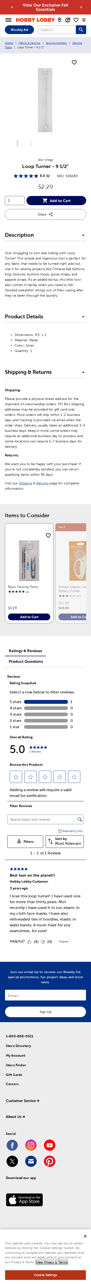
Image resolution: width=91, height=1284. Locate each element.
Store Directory (18, 1046)
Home (9, 43)
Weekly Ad (19, 30)
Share (42, 214)
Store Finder (16, 1065)
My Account (15, 1055)
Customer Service (21, 1101)
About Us (14, 1117)
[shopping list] (76, 20)
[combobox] (57, 29)
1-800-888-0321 (19, 1036)
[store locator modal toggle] (59, 20)
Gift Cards (14, 1075)
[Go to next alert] (81, 7)
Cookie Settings (45, 1275)
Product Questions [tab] (26, 661)
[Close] (85, 1236)
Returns (42, 483)
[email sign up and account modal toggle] (67, 20)
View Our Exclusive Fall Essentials (45, 7)
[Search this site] (81, 29)
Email (13, 996)
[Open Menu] (8, 20)
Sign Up (45, 1012)
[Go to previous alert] (12, 7)
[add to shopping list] (74, 63)
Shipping (25, 483)
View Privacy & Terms (51, 1262)
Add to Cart (60, 200)
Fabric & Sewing (29, 43)
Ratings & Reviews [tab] (25, 651)
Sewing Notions (56, 43)
